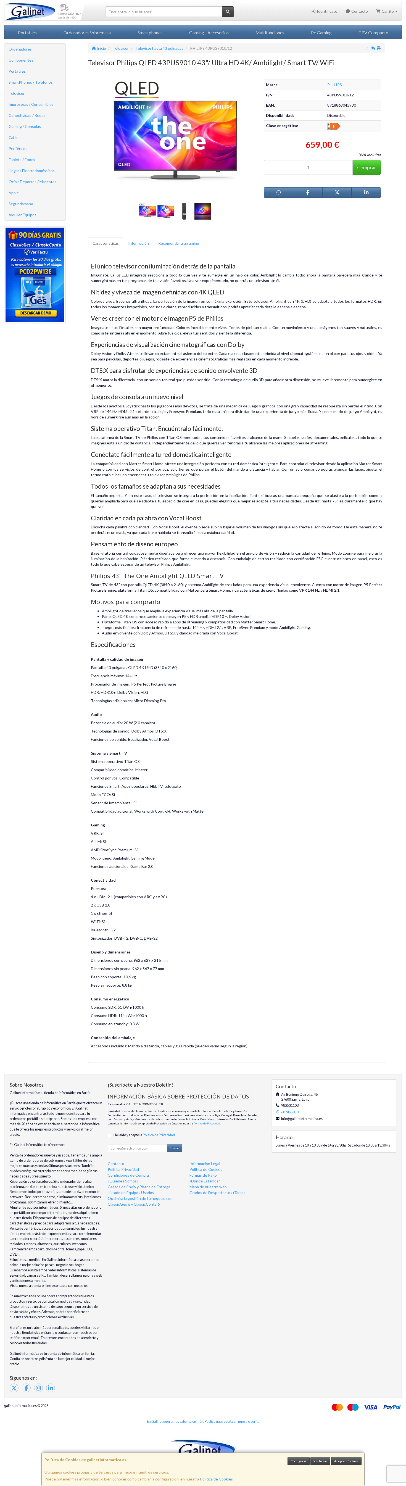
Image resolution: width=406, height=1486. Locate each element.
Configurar (299, 1461)
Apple (14, 192)
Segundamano (21, 203)
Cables (14, 137)
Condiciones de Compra (128, 1175)
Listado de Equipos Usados (131, 1192)
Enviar (174, 1148)
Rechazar (320, 1461)
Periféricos (18, 148)
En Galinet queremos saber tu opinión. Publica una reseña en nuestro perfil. (203, 1421)
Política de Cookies (216, 1479)
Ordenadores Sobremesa (87, 32)
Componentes (21, 60)
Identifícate (326, 11)
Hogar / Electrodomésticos (32, 170)
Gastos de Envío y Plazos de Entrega (139, 1186)
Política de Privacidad (207, 1123)
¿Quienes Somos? (123, 1181)
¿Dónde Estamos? (204, 1181)
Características (106, 243)
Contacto (359, 11)
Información (138, 243)
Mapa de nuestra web (208, 1186)
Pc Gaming (321, 32)
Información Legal (204, 1163)
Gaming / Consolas (25, 126)
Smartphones (150, 32)
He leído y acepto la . (145, 1135)
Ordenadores (20, 49)
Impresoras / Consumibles (31, 104)
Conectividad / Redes (27, 115)
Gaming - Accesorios (209, 32)
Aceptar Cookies (346, 1461)
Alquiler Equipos (22, 214)
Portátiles (17, 71)
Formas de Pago (203, 1175)
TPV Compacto (373, 32)
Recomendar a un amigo (178, 243)
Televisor (17, 93)
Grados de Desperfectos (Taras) (217, 1192)
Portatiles (27, 32)
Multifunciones (269, 32)
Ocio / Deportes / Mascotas (32, 181)
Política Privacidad (123, 1169)
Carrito (388, 11)
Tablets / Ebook (22, 159)
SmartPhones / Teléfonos (31, 82)
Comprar (366, 167)
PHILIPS (334, 84)
